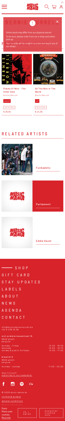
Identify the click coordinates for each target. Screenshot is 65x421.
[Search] (47, 7)
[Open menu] (4, 6)
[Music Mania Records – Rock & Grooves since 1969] (32, 6)
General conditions (12, 401)
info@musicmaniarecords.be (17, 327)
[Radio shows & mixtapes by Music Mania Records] (31, 384)
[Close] (57, 22)
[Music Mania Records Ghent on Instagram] (13, 384)
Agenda (12, 310)
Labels (12, 288)
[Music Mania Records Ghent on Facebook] (4, 384)
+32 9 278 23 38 (10, 329)
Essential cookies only (51, 413)
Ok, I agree (27, 413)
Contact (14, 317)
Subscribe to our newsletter (17, 375)
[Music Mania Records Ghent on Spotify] (22, 384)
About (11, 295)
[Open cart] (54, 7)
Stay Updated (22, 281)
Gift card (16, 274)
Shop (22, 267)
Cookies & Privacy (11, 396)
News (9, 302)
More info (6, 417)
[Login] (61, 7)
